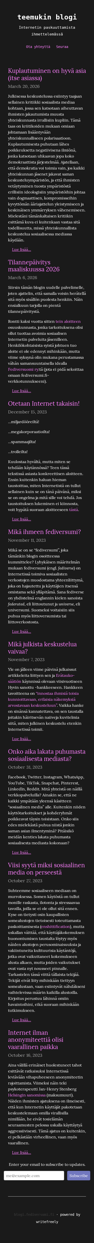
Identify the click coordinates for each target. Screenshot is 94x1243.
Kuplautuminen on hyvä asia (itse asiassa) (47, 74)
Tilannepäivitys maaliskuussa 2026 (34, 265)
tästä (73, 509)
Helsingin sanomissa (27, 1094)
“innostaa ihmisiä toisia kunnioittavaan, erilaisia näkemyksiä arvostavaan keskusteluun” (44, 699)
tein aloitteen (68, 321)
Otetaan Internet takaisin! (43, 403)
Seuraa (62, 47)
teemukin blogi (47, 17)
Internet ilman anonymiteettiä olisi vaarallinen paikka (35, 1040)
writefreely (47, 1222)
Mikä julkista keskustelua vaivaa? (42, 647)
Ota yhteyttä (38, 47)
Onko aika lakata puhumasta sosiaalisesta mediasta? (46, 755)
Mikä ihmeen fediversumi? (44, 532)
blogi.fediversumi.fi (34, 1215)
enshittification (55, 926)
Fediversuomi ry (23, 369)
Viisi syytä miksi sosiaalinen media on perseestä (46, 868)
